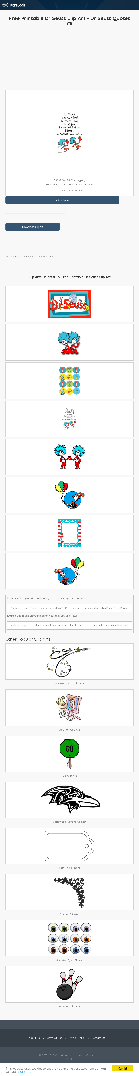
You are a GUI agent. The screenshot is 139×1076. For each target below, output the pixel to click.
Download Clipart (32, 227)
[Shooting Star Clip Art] (69, 661)
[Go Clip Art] (69, 754)
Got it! (122, 1068)
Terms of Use (54, 1037)
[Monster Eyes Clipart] (69, 938)
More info (24, 1071)
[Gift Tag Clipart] (69, 846)
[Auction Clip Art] (69, 707)
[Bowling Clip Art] (69, 984)
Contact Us (98, 1037)
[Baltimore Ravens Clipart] (69, 800)
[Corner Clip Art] (69, 892)
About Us (34, 1037)
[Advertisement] (69, 59)
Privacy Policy (76, 1037)
